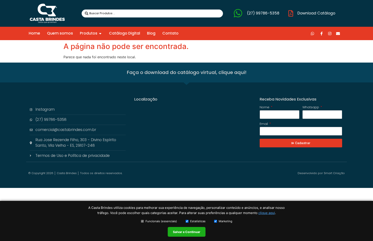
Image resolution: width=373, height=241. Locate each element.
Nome (265, 107)
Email (264, 124)
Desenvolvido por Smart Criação (321, 173)
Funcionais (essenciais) (161, 221)
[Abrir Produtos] (100, 33)
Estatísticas (197, 221)
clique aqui (266, 213)
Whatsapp (311, 107)
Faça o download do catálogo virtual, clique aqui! (187, 72)
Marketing (225, 221)
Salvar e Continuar (186, 232)
